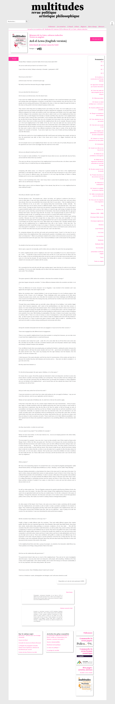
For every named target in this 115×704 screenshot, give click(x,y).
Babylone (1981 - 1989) (97, 213)
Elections (101, 224)
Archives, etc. (99, 209)
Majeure (83, 27)
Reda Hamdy (34, 45)
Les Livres (100, 232)
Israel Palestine (99, 228)
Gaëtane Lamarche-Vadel (49, 45)
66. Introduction (99, 144)
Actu (102, 205)
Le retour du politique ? (53, 647)
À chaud (70, 27)
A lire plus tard (96, 39)
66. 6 (102, 65)
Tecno (101, 257)
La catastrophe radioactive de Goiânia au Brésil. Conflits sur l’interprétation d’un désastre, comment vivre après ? (58, 637)
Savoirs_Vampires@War (53, 642)
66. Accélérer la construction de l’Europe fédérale (97, 79)
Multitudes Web (99, 244)
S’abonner (51, 27)
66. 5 (102, 61)
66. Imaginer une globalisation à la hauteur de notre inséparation (96, 132)
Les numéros (61, 27)
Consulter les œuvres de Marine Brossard (30, 643)
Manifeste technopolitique (54, 644)
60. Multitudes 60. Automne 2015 (52, 29)
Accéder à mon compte (86, 672)
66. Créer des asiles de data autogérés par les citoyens (97, 92)
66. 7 (102, 69)
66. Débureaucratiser (97, 98)
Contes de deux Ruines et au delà (28, 652)
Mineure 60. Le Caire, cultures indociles (75, 29)
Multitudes (100, 240)
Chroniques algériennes (97, 221)
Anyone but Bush (23, 640)
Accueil (30, 29)
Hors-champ (92, 27)
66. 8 (102, 73)
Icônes (77, 27)
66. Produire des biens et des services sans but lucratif (96, 176)
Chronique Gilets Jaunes (96, 217)
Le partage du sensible (53, 650)
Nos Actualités (99, 247)
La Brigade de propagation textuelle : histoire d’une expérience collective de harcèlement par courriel (29, 647)
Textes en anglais (36, 37)
